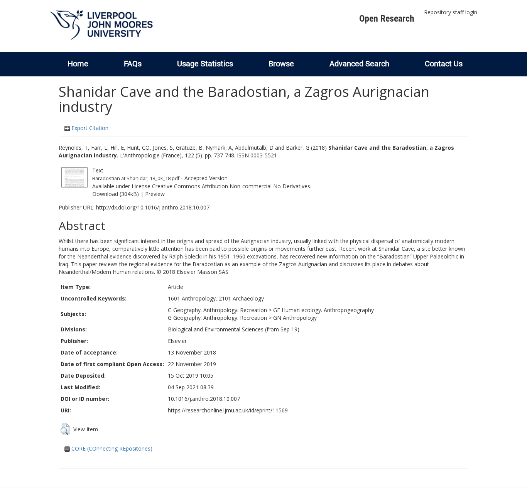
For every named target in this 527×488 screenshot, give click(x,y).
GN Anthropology (295, 317)
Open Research (386, 18)
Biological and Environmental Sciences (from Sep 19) (233, 329)
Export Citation (89, 128)
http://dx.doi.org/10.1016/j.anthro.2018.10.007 (152, 207)
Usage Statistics (205, 63)
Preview (155, 194)
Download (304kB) (115, 194)
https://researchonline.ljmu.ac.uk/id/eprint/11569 (228, 410)
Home (78, 63)
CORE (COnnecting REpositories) (111, 448)
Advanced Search (359, 63)
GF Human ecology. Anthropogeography (323, 310)
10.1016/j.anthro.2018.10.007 (204, 398)
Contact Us (444, 63)
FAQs (133, 63)
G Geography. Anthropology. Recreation (217, 310)
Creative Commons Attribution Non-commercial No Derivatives (231, 186)
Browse (281, 63)
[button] (65, 429)
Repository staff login (450, 12)
